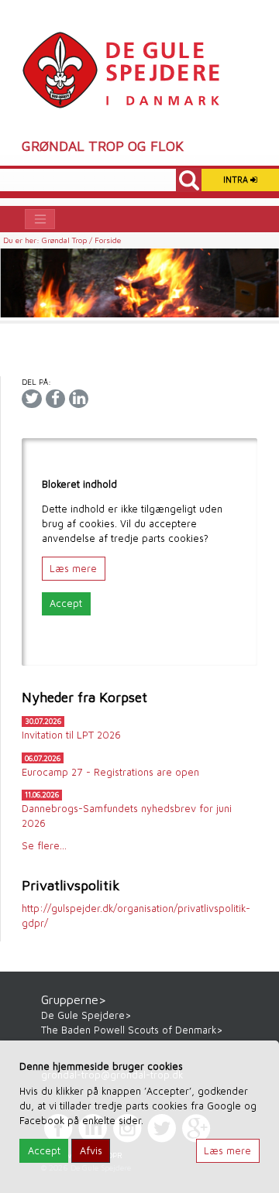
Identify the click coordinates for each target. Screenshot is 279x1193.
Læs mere (73, 568)
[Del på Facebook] (55, 398)
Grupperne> (73, 999)
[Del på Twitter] (31, 398)
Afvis (91, 1151)
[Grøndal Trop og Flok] (120, 69)
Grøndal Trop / (68, 240)
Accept (66, 603)
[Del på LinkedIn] (78, 398)
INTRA (236, 179)
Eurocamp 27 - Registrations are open (110, 772)
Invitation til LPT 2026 (71, 735)
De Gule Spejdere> (86, 1015)
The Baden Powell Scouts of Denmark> (131, 1030)
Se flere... (44, 846)
